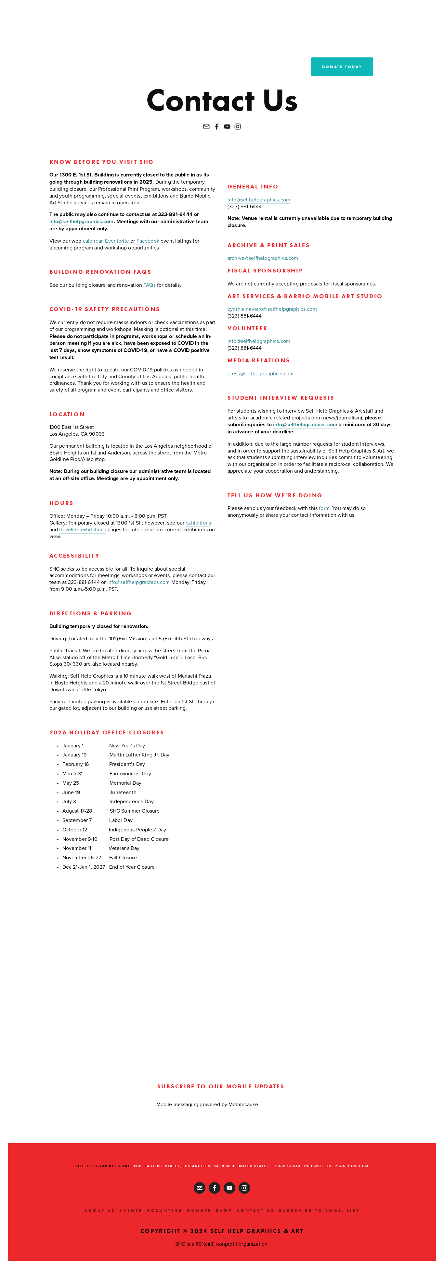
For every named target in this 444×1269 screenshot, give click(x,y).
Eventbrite (117, 240)
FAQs (149, 284)
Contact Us (256, 1210)
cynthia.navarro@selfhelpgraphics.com (272, 308)
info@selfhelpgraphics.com (138, 582)
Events (130, 1210)
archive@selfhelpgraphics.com (263, 257)
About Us (99, 1210)
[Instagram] (237, 126)
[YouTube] (227, 126)
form (324, 508)
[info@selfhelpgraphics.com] (206, 126)
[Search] (16, 19)
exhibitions (198, 522)
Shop (224, 1210)
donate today (342, 66)
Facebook (148, 240)
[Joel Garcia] (217, 126)
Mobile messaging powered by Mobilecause (207, 1104)
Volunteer (164, 1210)
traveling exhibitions (82, 529)
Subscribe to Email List (319, 1210)
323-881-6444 (287, 1166)
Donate (199, 1210)
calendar (92, 240)
